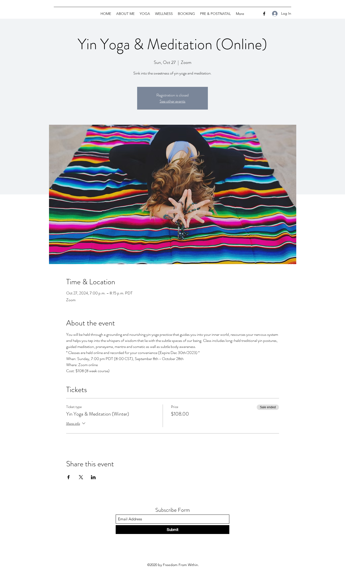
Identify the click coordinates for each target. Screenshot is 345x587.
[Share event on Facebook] (68, 477)
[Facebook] (264, 13)
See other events (172, 101)
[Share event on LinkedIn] (93, 477)
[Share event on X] (81, 477)
